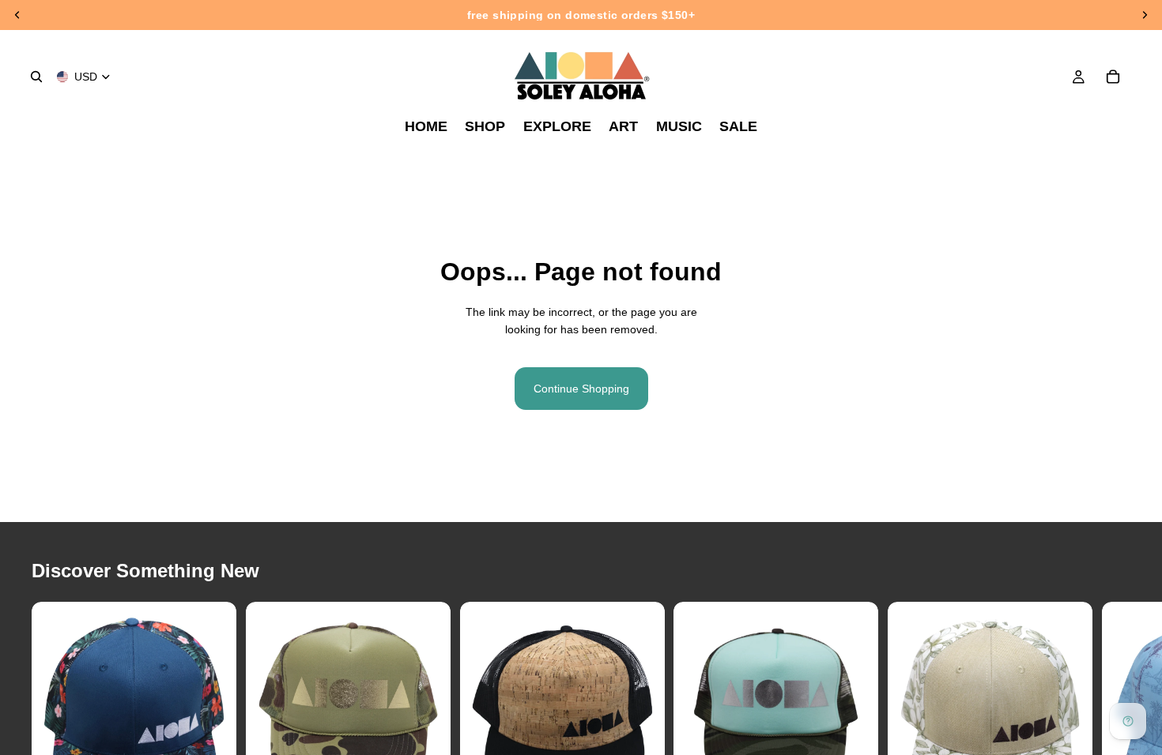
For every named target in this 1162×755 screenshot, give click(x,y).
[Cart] (1113, 76)
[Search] (36, 76)
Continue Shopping (581, 388)
